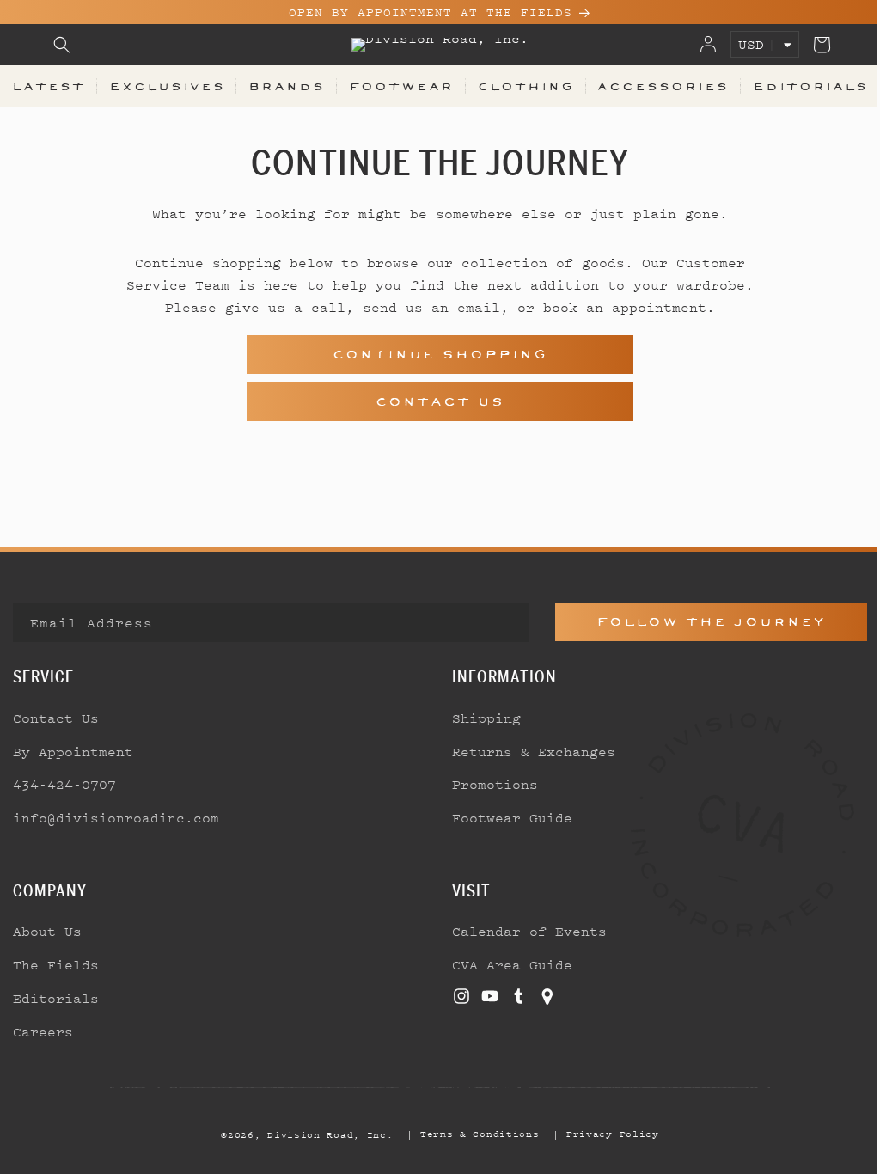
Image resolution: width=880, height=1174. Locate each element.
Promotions (489, 783)
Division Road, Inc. (324, 1134)
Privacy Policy (605, 1133)
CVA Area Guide (506, 964)
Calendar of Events (523, 930)
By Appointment (73, 751)
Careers (43, 1031)
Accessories (653, 86)
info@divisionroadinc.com (116, 817)
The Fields (56, 964)
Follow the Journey (701, 621)
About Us (47, 930)
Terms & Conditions (473, 1133)
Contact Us (434, 401)
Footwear (394, 86)
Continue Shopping (434, 354)
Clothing (517, 86)
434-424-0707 (64, 783)
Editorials (798, 86)
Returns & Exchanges (527, 751)
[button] (62, 45)
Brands (282, 86)
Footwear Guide (506, 817)
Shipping (480, 717)
